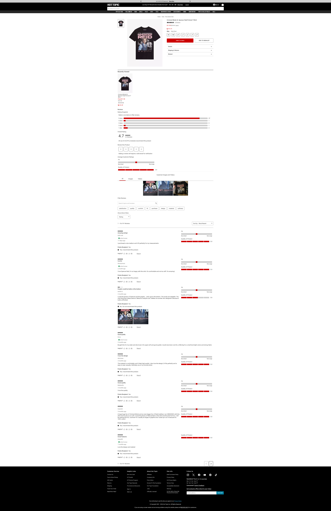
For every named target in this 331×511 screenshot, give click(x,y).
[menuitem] (223, 5)
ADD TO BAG (180, 40)
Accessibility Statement (173, 486)
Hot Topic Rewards (132, 483)
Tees (157, 12)
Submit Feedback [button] (199, 485)
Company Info (151, 477)
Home (184, 12)
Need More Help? (111, 491)
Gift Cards (110, 480)
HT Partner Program (132, 480)
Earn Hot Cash (131, 474)
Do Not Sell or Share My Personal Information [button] (173, 492)
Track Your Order (111, 488)
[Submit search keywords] (108, 8)
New (135, 12)
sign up (220, 493)
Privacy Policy (170, 477)
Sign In (129, 489)
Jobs (148, 488)
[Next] (190, 1)
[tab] (121, 24)
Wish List (129, 492)
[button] (216, 4)
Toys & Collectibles (204, 12)
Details (170, 46)
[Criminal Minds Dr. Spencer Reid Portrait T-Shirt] (125, 83)
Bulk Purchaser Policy (172, 474)
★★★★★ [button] (121, 102)
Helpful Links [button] (131, 471)
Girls (140, 12)
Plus (146, 12)
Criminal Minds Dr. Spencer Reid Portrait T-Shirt (124, 96)
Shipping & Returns (173, 50)
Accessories (177, 12)
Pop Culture (119, 12)
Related (170, 54)
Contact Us (110, 474)
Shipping (109, 486)
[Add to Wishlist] (131, 75)
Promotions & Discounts (133, 486)
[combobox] (165, 8)
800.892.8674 (184, 507)
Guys (151, 12)
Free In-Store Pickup (112, 477)
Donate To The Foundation (154, 483)
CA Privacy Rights (171, 480)
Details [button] (177, 25)
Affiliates (149, 474)
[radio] (168, 35)
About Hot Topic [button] (152, 471)
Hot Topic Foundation (153, 486)
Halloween (129, 12)
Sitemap (169, 488)
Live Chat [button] (204, 479)
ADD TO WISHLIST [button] (204, 40)
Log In (187, 4)
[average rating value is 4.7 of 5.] (171, 22)
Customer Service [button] (113, 471)
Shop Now (171, 1)
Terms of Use (170, 483)
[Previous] (141, 1)
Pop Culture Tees (169, 16)
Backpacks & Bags (166, 12)
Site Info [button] (169, 471)
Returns (109, 483)
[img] (188, 475)
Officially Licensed (152, 491)
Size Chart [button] (174, 31)
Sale (214, 12)
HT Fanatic (130, 477)
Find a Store (150, 480)
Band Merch (192, 12)
